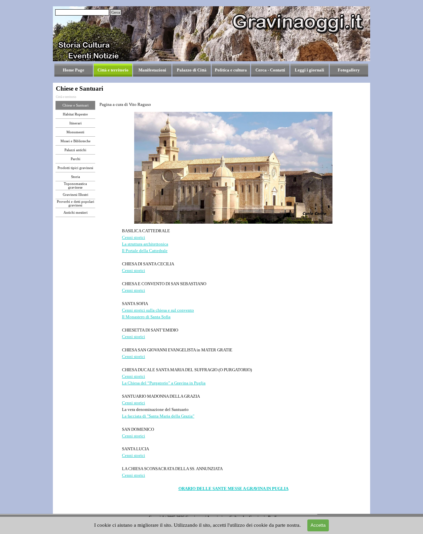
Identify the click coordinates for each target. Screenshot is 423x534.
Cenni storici (133, 237)
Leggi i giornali (309, 69)
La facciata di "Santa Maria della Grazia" (158, 416)
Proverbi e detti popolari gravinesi (75, 203)
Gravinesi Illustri (75, 195)
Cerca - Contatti (270, 69)
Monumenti (75, 132)
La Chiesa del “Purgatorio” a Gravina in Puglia (164, 382)
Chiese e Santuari (75, 105)
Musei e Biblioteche (75, 141)
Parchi (75, 159)
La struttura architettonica (145, 244)
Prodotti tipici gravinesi (75, 168)
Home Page (73, 69)
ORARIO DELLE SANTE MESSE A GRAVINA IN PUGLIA (233, 488)
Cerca (115, 12)
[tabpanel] (233, 104)
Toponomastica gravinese (75, 185)
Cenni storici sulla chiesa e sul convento (158, 310)
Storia (75, 177)
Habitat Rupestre (75, 114)
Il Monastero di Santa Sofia (146, 316)
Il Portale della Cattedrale (145, 250)
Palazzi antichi (75, 150)
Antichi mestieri (75, 212)
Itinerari (75, 123)
